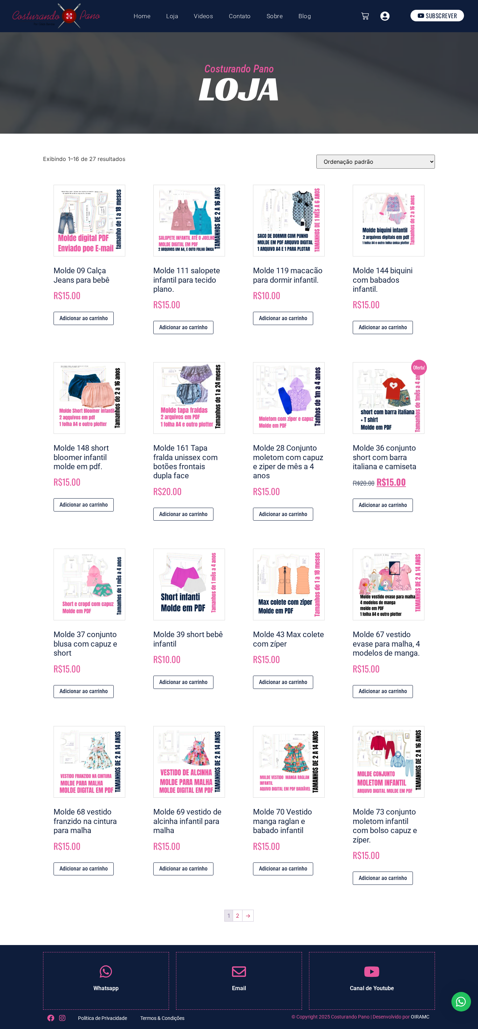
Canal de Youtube (372, 988)
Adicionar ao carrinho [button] (83, 318)
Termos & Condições (162, 1018)
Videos (203, 16)
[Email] (239, 972)
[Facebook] (51, 1018)
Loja (172, 16)
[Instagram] (62, 1018)
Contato (240, 16)
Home (142, 16)
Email (239, 988)
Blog (304, 16)
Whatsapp (106, 988)
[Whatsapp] (106, 972)
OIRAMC (420, 1017)
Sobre (275, 16)
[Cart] (365, 16)
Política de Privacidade (102, 1018)
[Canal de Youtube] (372, 972)
